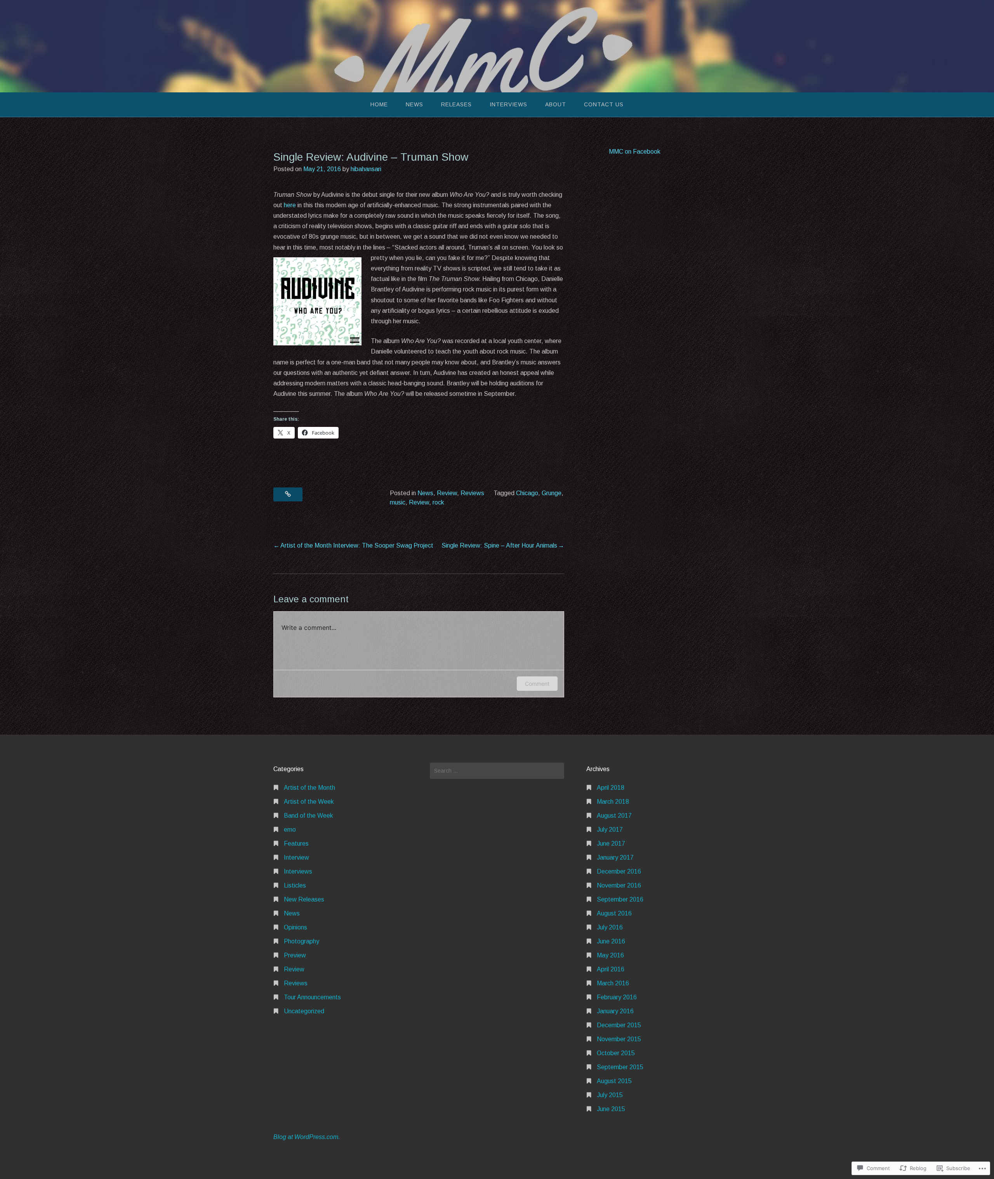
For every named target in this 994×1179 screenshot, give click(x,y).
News (414, 104)
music (397, 502)
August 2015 (614, 1081)
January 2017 (615, 857)
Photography (301, 941)
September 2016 (620, 899)
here (290, 205)
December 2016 (619, 871)
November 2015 (619, 1039)
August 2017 (614, 815)
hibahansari (366, 169)
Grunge (551, 493)
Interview (296, 857)
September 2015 (620, 1067)
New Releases (304, 899)
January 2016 (615, 1011)
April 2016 (610, 969)
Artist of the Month (309, 787)
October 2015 (616, 1053)
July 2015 (610, 1095)
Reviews (472, 493)
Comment (537, 683)
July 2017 (610, 829)
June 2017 (611, 843)
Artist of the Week (309, 801)
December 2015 (619, 1025)
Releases (456, 104)
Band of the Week (308, 815)
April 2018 (610, 787)
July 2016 (610, 927)
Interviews (508, 104)
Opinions (295, 927)
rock (438, 502)
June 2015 (611, 1109)
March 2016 (613, 983)
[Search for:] (497, 771)
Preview (295, 955)
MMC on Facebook (634, 151)
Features (296, 843)
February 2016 (617, 997)
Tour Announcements (312, 997)
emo (290, 829)
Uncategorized (304, 1011)
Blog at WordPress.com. (306, 1137)
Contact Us (604, 104)
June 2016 (611, 941)
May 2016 (610, 955)
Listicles (295, 885)
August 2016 (614, 913)
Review (447, 493)
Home (379, 104)
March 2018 (613, 801)
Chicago (527, 493)
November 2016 (619, 885)
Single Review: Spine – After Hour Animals (499, 545)
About (555, 104)
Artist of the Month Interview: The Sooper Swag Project (356, 545)
